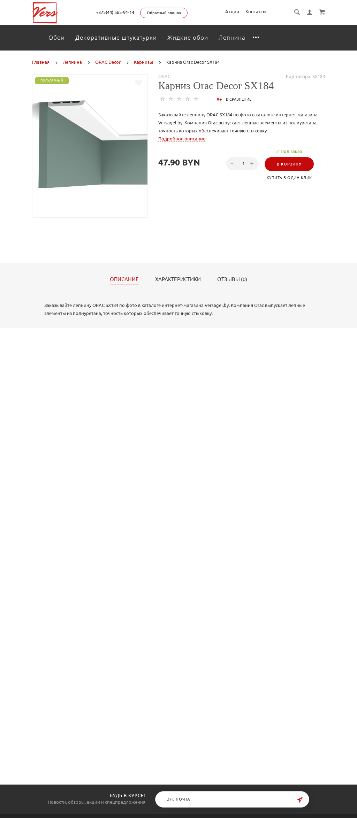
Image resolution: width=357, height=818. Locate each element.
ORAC (164, 76)
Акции (232, 11)
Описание (124, 279)
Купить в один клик (289, 178)
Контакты (255, 11)
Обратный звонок (164, 13)
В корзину (289, 164)
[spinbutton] (242, 163)
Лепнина (232, 37)
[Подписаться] (299, 800)
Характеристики (178, 279)
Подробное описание (181, 138)
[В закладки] (138, 83)
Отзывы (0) (232, 279)
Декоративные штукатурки (116, 37)
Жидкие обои (187, 37)
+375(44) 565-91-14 (115, 12)
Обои (56, 37)
